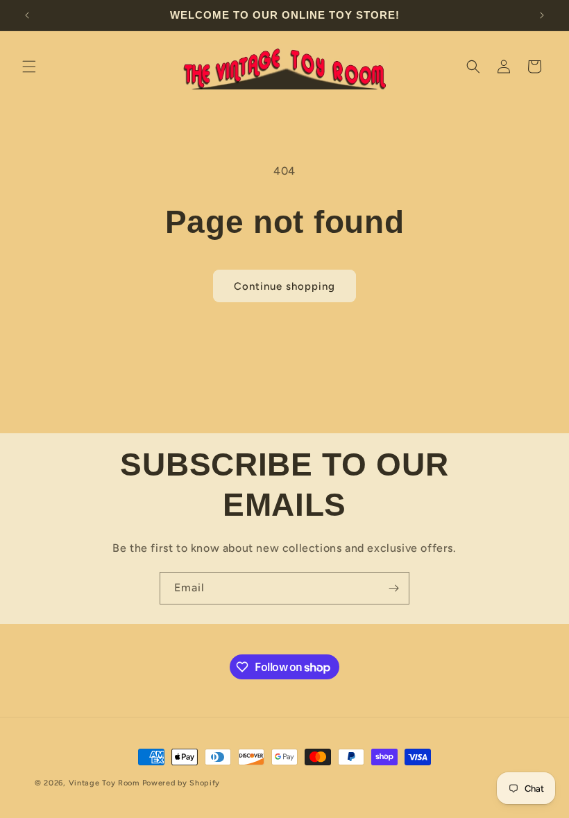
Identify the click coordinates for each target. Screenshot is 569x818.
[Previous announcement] (27, 15)
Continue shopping (284, 286)
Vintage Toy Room (104, 782)
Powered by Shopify (181, 782)
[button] (29, 66)
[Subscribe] (393, 588)
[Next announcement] (542, 15)
